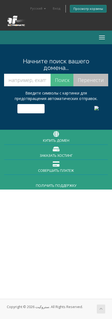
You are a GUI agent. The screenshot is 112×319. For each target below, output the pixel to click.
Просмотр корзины (88, 9)
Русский (36, 8)
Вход (56, 8)
